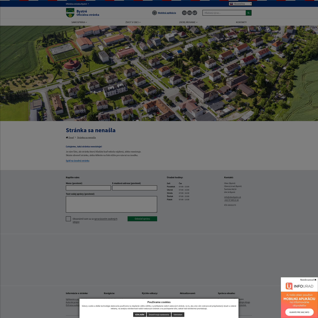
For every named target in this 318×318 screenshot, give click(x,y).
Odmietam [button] (178, 315)
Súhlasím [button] (139, 315)
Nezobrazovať (307, 279)
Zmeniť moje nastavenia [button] (159, 315)
